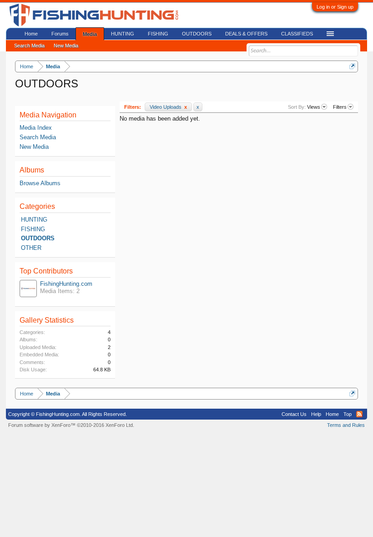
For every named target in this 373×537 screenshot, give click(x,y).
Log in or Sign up (335, 7)
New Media (34, 146)
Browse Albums (40, 183)
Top (347, 414)
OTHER (31, 247)
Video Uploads (168, 107)
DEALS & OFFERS (246, 33)
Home (31, 33)
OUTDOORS (38, 238)
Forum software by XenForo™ (71, 425)
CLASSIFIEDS (297, 33)
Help (316, 414)
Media (90, 34)
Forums (60, 33)
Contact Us (294, 414)
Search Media (38, 137)
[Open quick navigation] (352, 66)
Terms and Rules (346, 425)
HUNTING (34, 219)
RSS (359, 414)
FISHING (33, 229)
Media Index (36, 127)
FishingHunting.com (66, 283)
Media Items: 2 (60, 291)
